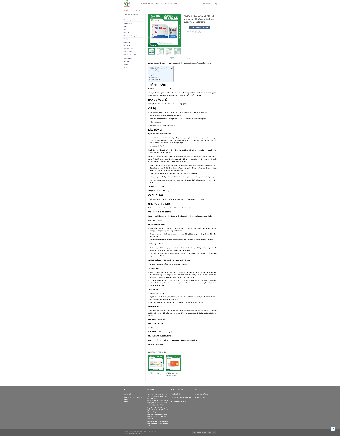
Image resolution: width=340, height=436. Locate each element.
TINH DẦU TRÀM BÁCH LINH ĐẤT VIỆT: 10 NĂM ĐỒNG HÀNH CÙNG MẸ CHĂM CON (157, 396)
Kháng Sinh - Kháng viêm (131, 36)
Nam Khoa (127, 45)
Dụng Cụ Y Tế (127, 29)
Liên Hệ (175, 3)
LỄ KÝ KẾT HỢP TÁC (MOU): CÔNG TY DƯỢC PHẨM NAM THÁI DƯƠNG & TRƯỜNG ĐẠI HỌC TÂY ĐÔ (157, 403)
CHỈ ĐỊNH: (153, 74)
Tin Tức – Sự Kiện (167, 3)
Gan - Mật (126, 32)
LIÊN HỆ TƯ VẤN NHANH (188, 59)
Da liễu (125, 26)
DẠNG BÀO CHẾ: (154, 72)
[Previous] (151, 30)
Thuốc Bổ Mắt (128, 58)
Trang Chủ (144, 3)
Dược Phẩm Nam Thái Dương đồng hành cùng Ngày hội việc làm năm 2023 (157, 423)
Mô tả (172, 59)
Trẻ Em (126, 68)
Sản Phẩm (157, 3)
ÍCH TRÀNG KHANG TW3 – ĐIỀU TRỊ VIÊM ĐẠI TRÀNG (172, 374)
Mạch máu (127, 42)
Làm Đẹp (126, 39)
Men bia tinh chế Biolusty (154, 374)
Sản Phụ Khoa (128, 52)
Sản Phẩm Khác (128, 48)
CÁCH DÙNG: (153, 78)
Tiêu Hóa (137, 11)
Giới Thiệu (151, 3)
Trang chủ (127, 11)
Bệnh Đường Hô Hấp (129, 20)
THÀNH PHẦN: (154, 70)
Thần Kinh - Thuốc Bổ (130, 55)
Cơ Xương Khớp (128, 23)
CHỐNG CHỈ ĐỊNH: (155, 79)
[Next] (178, 30)
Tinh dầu (126, 64)
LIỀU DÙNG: (153, 76)
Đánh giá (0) (178, 59)
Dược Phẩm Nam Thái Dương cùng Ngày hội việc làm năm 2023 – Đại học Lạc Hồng (157, 410)
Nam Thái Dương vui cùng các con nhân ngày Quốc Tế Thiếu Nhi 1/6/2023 (157, 417)
